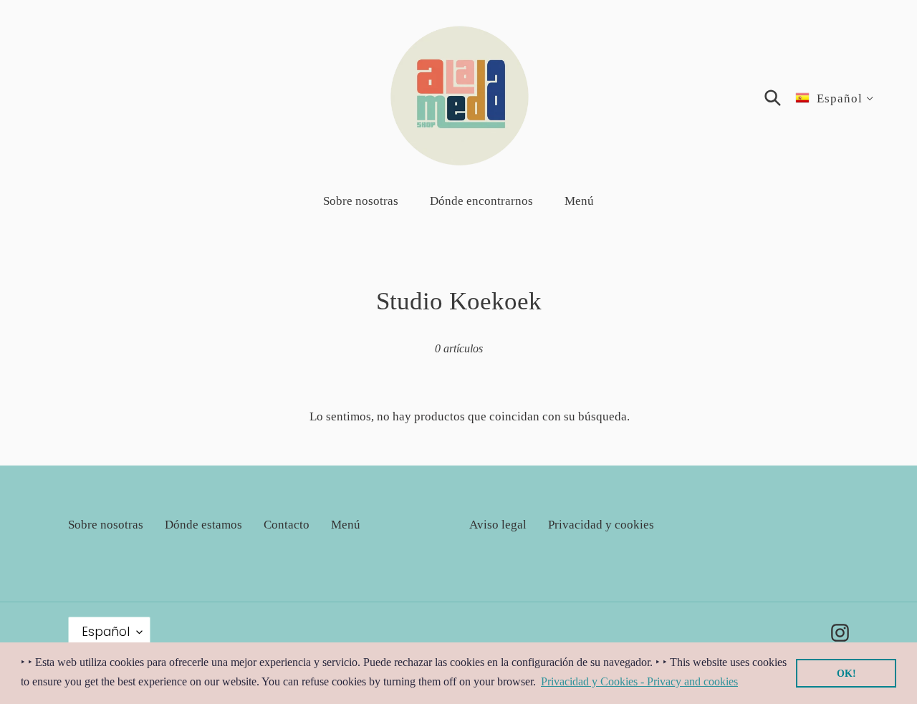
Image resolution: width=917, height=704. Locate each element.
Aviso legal (498, 524)
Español (106, 631)
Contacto (286, 524)
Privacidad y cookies (601, 524)
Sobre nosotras (105, 524)
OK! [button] (846, 673)
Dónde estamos (203, 524)
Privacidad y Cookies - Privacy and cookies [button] (639, 681)
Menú (345, 524)
